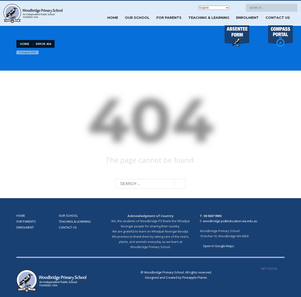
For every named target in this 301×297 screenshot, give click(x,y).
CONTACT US (68, 227)
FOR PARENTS (26, 221)
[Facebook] (237, 7)
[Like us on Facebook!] (281, 268)
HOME (20, 215)
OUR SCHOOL (68, 215)
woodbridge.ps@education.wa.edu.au (230, 221)
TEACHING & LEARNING (75, 221)
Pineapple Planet (194, 277)
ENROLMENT (25, 227)
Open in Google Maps (218, 246)
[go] (292, 7)
